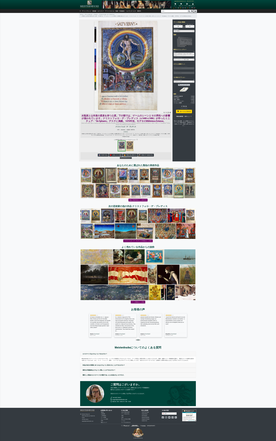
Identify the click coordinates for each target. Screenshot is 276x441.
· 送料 (122, 415)
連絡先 (139, 11)
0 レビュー (128, 158)
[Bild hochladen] (195, 11)
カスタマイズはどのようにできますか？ (95, 354)
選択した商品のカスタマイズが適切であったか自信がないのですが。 (104, 375)
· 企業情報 (103, 413)
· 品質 (122, 417)
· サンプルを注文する (125, 422)
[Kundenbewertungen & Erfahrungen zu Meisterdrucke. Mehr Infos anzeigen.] (189, 415)
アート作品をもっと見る (138, 302)
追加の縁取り (176, 29)
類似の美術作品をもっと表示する (138, 200)
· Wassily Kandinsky (145, 417)
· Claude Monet (144, 413)
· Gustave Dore (144, 420)
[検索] (189, 11)
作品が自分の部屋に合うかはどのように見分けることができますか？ (104, 365)
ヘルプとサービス (131, 11)
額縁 (117, 11)
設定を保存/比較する (184, 84)
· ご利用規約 (103, 415)
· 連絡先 (102, 412)
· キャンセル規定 (104, 419)
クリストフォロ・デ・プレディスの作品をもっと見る (138, 241)
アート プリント (86, 11)
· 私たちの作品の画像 (125, 419)
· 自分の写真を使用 (125, 412)
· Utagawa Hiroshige (145, 419)
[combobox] (184, 31)
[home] (80, 11)
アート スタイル (109, 11)
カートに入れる (185, 111)
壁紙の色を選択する (131, 155)
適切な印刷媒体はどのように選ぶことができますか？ (99, 370)
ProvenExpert (96, 334)
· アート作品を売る (125, 413)
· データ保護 (103, 417)
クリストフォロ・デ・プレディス (106, 14)
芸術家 (94, 11)
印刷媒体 (121, 11)
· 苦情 (102, 420)
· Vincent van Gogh (145, 412)
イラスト (96, 14)
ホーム (81, 14)
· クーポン (123, 420)
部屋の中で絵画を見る (147, 155)
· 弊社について (104, 422)
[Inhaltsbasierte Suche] (192, 11)
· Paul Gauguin (144, 415)
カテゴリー (100, 11)
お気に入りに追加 (117, 155)
